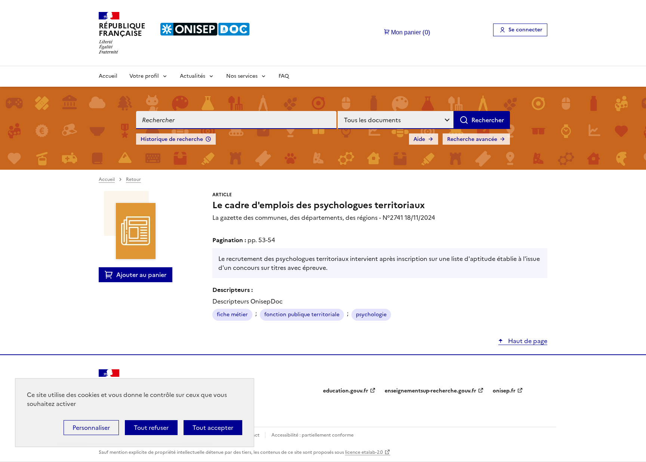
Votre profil (144, 76)
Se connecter (525, 30)
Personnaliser (91, 427)
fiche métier (232, 314)
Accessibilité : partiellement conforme (312, 435)
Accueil (108, 76)
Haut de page (527, 340)
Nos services (242, 76)
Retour (133, 179)
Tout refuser (151, 427)
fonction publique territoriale (301, 314)
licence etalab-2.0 (364, 452)
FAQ (284, 76)
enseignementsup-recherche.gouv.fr (430, 391)
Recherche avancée (472, 139)
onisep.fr (504, 391)
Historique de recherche (172, 139)
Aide (419, 139)
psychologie (371, 314)
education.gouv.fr (345, 391)
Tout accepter (213, 427)
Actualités (192, 76)
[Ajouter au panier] (110, 275)
